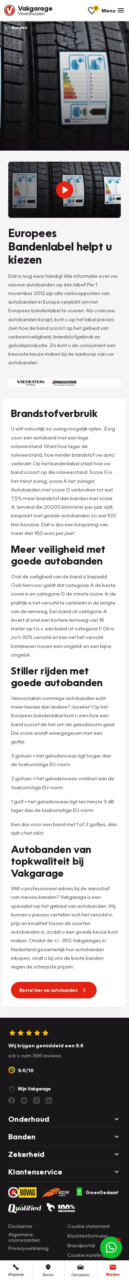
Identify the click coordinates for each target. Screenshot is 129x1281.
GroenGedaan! (102, 1192)
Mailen (113, 1274)
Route (48, 1274)
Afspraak (16, 1274)
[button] (111, 1248)
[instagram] (36, 1100)
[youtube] (24, 1100)
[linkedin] (48, 1100)
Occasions (80, 1274)
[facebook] (11, 1100)
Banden (18, 27)
